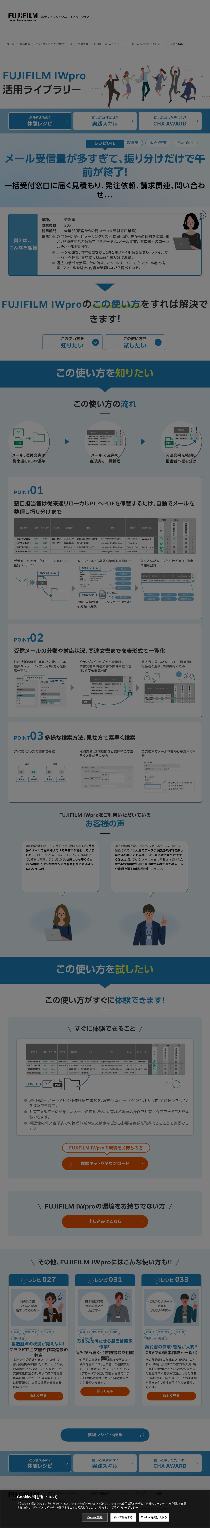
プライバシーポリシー (124, 1507)
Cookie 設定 (95, 1517)
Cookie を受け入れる (154, 1517)
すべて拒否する (123, 1517)
